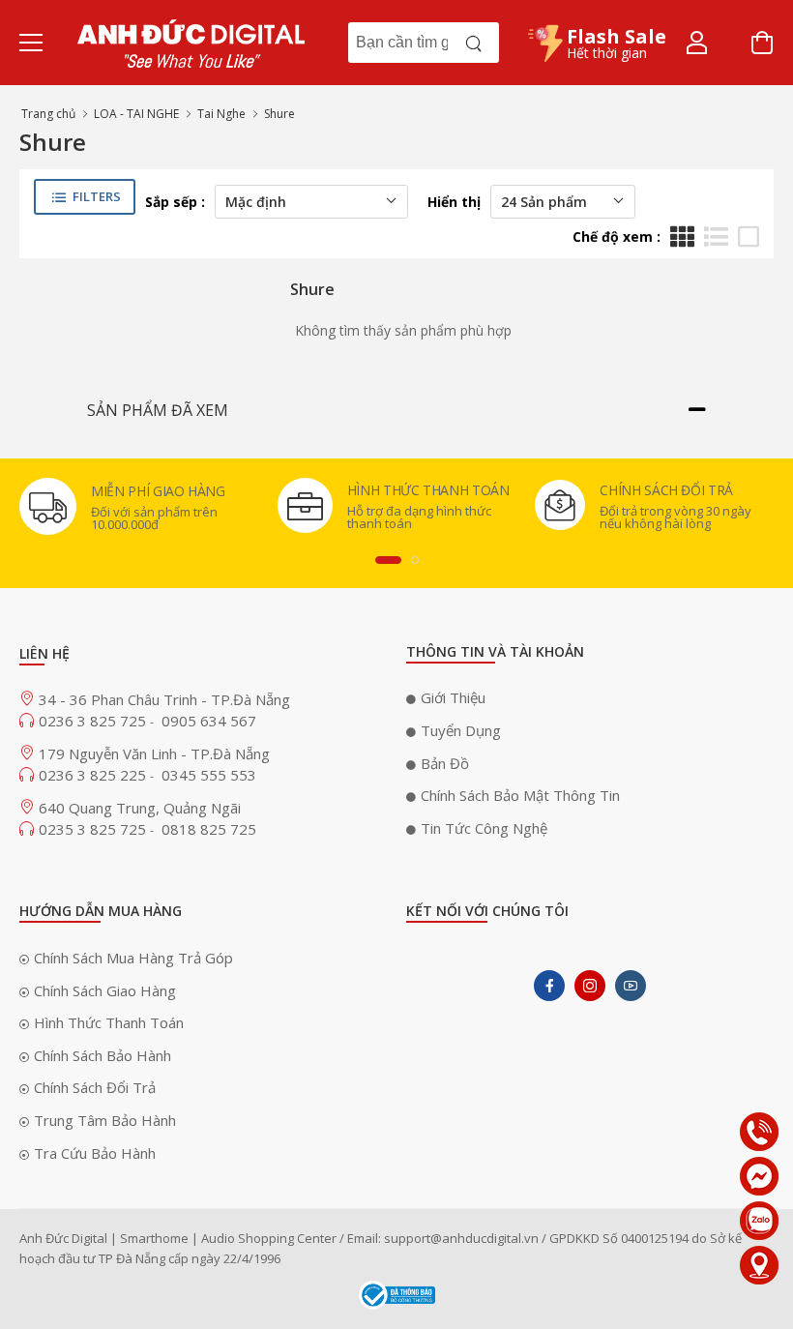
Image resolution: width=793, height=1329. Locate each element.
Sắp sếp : (175, 201)
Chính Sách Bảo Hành (102, 1055)
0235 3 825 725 (94, 829)
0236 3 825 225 (94, 774)
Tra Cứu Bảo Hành (95, 1153)
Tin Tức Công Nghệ (484, 828)
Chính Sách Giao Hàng (105, 990)
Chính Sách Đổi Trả (95, 1087)
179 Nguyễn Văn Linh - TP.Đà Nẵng (154, 753)
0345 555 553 (209, 774)
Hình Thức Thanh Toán (109, 1022)
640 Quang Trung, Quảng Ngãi (140, 807)
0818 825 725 (209, 829)
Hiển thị (454, 201)
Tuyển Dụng (461, 730)
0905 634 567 (209, 720)
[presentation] (388, 560)
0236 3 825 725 (94, 720)
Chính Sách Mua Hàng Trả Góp (133, 957)
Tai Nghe (221, 113)
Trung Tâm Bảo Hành (105, 1120)
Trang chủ (48, 113)
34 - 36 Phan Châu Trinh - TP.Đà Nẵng (164, 699)
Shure (279, 113)
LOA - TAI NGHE (136, 113)
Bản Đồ (445, 763)
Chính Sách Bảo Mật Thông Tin (520, 795)
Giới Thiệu (453, 697)
